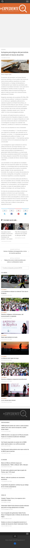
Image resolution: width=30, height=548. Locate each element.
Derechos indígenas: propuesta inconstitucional (14, 379)
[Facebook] (15, 543)
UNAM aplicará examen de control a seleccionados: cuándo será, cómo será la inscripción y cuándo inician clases (15, 427)
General (3, 49)
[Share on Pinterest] (18, 212)
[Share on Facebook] (11, 212)
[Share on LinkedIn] (25, 212)
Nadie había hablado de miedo (9, 337)
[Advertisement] (15, 31)
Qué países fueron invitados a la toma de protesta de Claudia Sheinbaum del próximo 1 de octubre (7, 235)
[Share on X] (4, 212)
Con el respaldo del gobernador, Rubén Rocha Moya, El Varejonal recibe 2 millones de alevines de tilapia (15, 514)
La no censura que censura (8, 400)
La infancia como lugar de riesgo (10, 358)
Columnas (4, 289)
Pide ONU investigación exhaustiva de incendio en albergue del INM (21, 233)
